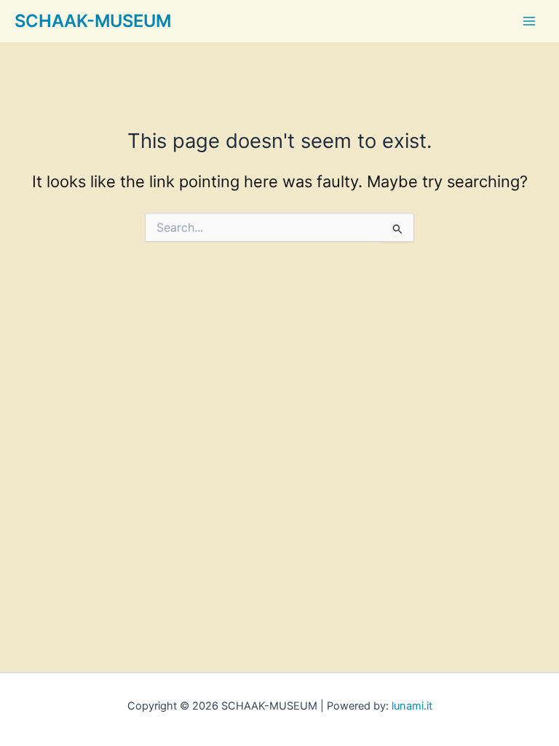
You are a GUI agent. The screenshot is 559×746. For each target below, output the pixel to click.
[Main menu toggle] (529, 21)
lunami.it (412, 705)
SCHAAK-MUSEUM (93, 20)
